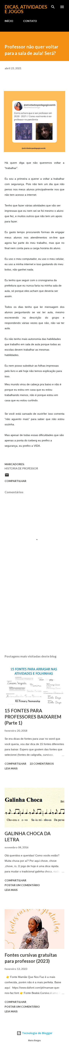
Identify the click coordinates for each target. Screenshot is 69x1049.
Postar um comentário (22, 885)
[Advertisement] (34, 618)
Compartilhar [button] (15, 481)
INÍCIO (9, 21)
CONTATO (30, 21)
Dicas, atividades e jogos (26, 9)
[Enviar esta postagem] (7, 476)
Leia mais (11, 768)
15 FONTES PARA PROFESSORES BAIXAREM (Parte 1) (33, 717)
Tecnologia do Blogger (36, 1033)
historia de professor (21, 468)
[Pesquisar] (53, 7)
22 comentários (42, 763)
